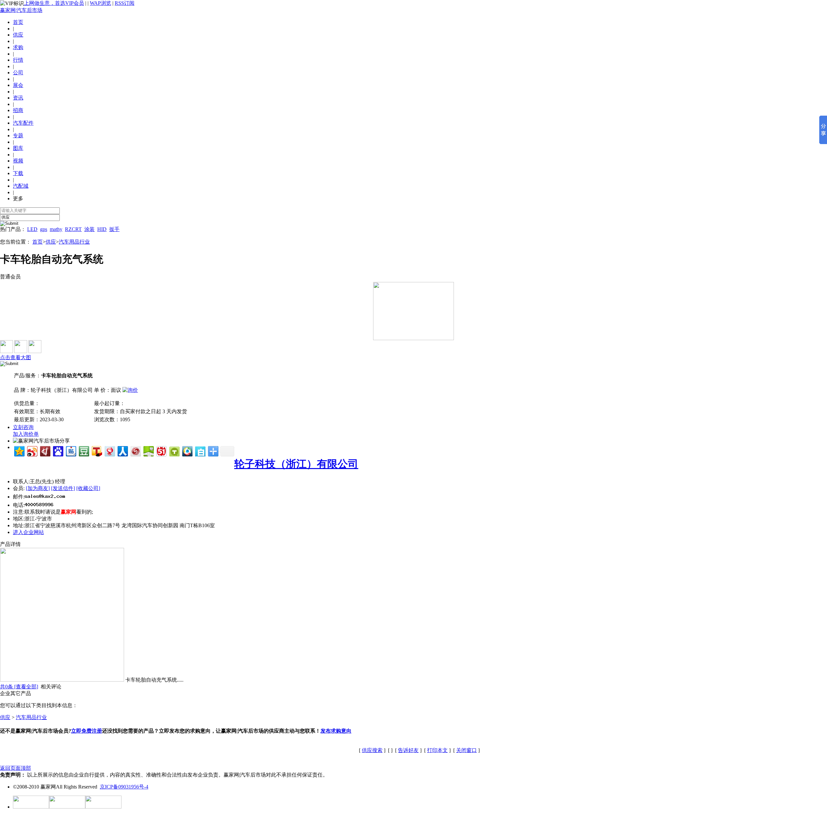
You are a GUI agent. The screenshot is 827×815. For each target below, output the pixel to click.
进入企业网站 (28, 532)
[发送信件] (63, 488)
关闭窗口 (466, 750)
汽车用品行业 (74, 242)
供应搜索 (372, 750)
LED (32, 229)
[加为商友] (38, 488)
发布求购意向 (335, 731)
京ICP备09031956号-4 (124, 786)
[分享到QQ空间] (19, 450)
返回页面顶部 (15, 768)
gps (43, 229)
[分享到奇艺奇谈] (174, 450)
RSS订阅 (124, 3)
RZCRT (73, 229)
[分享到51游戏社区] (161, 450)
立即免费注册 (86, 731)
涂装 (89, 229)
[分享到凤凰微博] (135, 450)
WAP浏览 (100, 3)
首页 (18, 22)
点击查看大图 (15, 357)
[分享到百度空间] (148, 450)
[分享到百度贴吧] (71, 450)
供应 (51, 242)
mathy (56, 229)
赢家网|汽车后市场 (21, 10)
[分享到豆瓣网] (83, 450)
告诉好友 (408, 750)
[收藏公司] (88, 488)
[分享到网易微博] (109, 450)
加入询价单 (26, 434)
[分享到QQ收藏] (187, 450)
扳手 (114, 229)
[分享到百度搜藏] (58, 450)
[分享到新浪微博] (32, 450)
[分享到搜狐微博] (96, 450)
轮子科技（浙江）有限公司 (296, 464)
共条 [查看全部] (19, 686)
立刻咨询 (23, 427)
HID (102, 229)
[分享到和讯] (45, 450)
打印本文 (437, 750)
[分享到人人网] (122, 450)
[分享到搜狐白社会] (200, 450)
